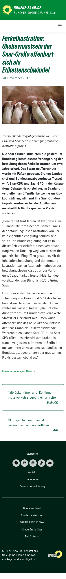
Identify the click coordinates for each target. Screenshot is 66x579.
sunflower (30, 555)
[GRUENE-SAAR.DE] (7, 10)
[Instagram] (33, 463)
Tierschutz (32, 371)
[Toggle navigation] (59, 26)
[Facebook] (16, 463)
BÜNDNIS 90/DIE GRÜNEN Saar (35, 13)
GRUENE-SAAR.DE (27, 7)
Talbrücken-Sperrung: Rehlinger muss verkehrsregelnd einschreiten (33, 397)
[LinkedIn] (24, 463)
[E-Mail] (50, 463)
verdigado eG (29, 559)
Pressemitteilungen (13, 371)
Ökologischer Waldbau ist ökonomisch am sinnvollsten (33, 425)
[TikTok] (41, 463)
